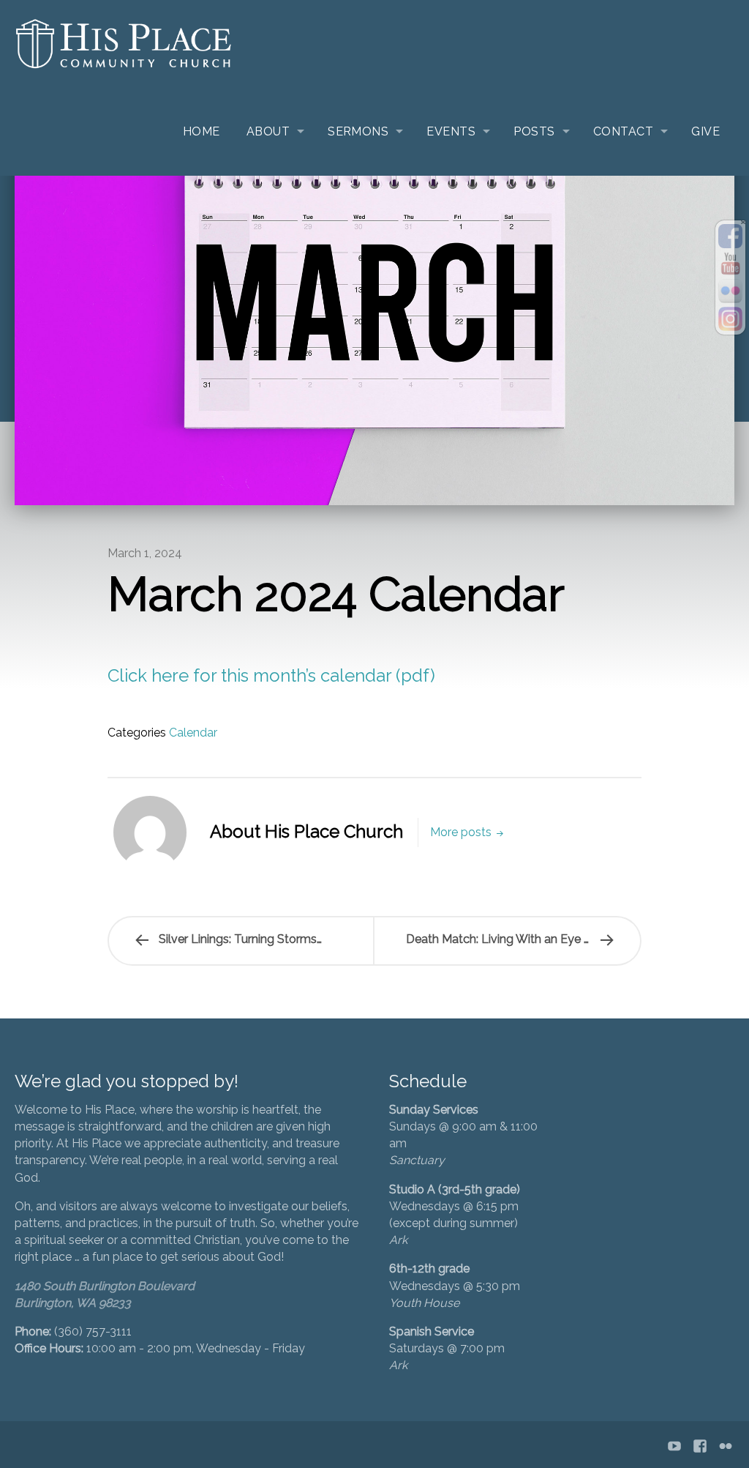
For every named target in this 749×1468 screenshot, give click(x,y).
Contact (623, 131)
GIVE (705, 131)
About (268, 131)
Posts (533, 131)
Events (450, 131)
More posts (462, 832)
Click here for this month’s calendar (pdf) (271, 675)
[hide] (743, 222)
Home (201, 131)
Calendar (193, 732)
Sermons (358, 131)
